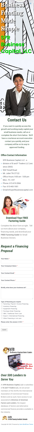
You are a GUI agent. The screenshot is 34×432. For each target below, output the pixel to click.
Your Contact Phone (8, 280)
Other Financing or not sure (12, 318)
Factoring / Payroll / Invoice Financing (15, 304)
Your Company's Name (9, 266)
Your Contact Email (8, 273)
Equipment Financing (10, 309)
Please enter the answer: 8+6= (12, 322)
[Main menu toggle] (30, 3)
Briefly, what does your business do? (13, 287)
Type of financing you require (11, 302)
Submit (4, 329)
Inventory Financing (9, 306)
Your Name (5, 259)
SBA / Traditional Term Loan (12, 313)
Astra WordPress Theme (26, 424)
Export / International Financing (13, 316)
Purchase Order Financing (11, 311)
